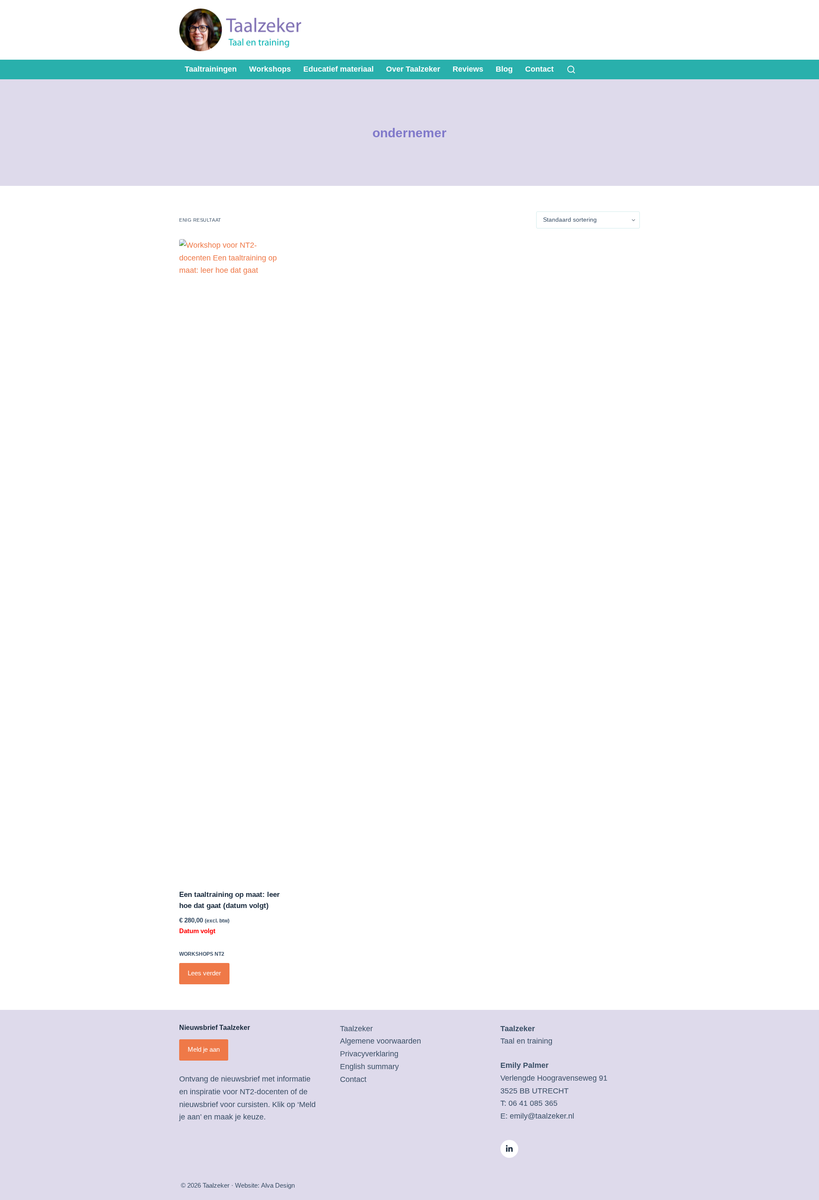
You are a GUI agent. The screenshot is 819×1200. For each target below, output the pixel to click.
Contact (539, 69)
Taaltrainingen (211, 69)
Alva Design (278, 1185)
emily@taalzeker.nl (542, 1116)
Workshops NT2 (201, 954)
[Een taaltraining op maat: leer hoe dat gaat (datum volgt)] (232, 559)
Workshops (270, 69)
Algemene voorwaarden (380, 1041)
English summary (369, 1066)
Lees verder (204, 973)
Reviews (468, 69)
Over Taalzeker (413, 69)
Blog (504, 69)
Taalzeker (356, 1028)
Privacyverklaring (369, 1054)
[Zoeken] (571, 69)
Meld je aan (204, 1049)
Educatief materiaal (338, 69)
